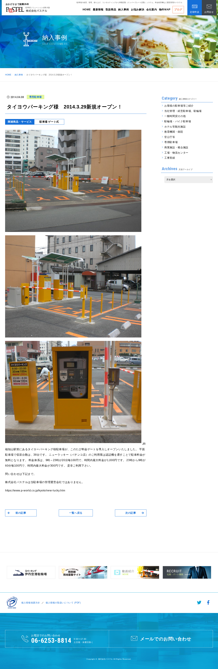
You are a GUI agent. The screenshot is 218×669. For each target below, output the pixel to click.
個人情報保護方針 (30, 602)
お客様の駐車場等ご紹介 (179, 105)
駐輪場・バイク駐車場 (177, 121)
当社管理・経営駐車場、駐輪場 (183, 110)
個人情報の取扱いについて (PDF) (63, 602)
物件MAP (164, 9)
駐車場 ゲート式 (49, 121)
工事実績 (169, 157)
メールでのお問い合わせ (165, 638)
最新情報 (98, 9)
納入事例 (123, 9)
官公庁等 (169, 137)
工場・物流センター (176, 152)
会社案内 (151, 9)
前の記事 (20, 512)
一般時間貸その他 (175, 116)
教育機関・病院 (173, 131)
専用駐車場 (171, 142)
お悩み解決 (137, 9)
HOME (87, 9)
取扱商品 (111, 9)
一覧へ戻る (75, 512)
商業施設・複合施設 (176, 147)
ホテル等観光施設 (175, 126)
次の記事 (130, 512)
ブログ (178, 9)
